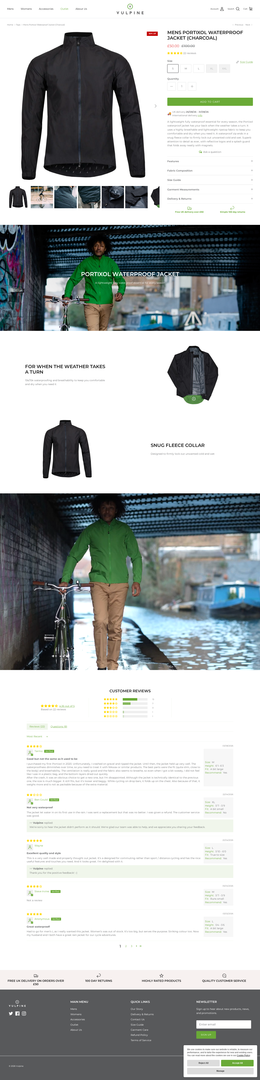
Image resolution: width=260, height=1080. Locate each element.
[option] (83, 106)
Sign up (206, 1034)
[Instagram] (24, 1013)
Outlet (64, 8)
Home (10, 24)
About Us (81, 8)
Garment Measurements (183, 189)
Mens (10, 8)
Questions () (59, 726)
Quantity (173, 78)
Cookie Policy (243, 1055)
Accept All (237, 1063)
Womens (26, 8)
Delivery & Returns (179, 198)
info (200, 115)
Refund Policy (139, 1035)
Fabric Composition (180, 170)
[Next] (156, 106)
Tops (18, 24)
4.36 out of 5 (67, 706)
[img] (34, 746)
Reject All (203, 1063)
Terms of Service (141, 1040)
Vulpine (20, 1066)
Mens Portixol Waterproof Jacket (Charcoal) (44, 24)
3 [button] (131, 946)
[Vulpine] (130, 9)
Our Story (137, 1009)
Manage (220, 1071)
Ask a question (212, 152)
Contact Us (138, 1019)
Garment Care (139, 1029)
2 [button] (126, 946)
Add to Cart (210, 101)
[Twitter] (11, 1013)
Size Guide (174, 180)
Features (173, 161)
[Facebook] (17, 1013)
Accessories (46, 8)
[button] (175, 53)
